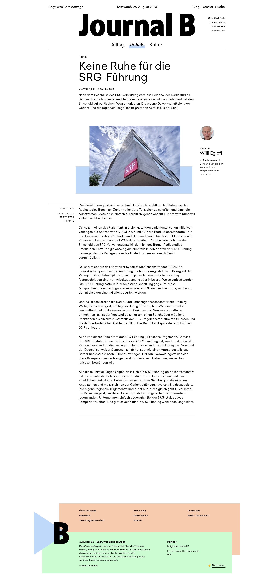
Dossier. (208, 7)
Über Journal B (87, 511)
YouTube (219, 31)
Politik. (137, 45)
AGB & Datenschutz (198, 516)
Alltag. (118, 45)
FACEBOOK (67, 214)
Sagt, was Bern (66, 7)
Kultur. (156, 45)
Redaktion (84, 516)
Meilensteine (140, 516)
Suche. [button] (220, 7)
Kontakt (137, 520)
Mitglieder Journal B (178, 546)
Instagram (218, 18)
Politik (83, 57)
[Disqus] (137, 456)
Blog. (196, 7)
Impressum (194, 511)
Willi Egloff (89, 89)
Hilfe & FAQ (139, 511)
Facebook (218, 22)
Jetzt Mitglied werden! (91, 520)
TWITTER (68, 217)
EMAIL (70, 221)
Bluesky (219, 27)
